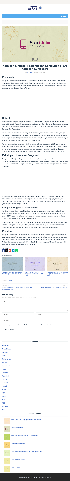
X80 (3, 403)
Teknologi (5, 376)
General (10, 280)
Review (4, 362)
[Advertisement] (35, 103)
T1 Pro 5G (5, 372)
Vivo (3, 399)
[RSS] (35, 2)
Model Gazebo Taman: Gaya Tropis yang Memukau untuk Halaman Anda (57, 273)
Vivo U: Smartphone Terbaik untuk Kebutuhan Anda (54, 286)
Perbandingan (6, 359)
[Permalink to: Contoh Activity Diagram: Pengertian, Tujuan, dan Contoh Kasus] (35, 264)
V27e (4, 396)
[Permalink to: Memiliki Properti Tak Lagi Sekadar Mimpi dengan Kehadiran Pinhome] (12, 264)
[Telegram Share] (13, 250)
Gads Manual (6, 349)
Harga (4, 355)
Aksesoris (5, 345)
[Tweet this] (6, 250)
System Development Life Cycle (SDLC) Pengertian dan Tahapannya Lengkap (17, 287)
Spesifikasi (6, 366)
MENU (64, 16)
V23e (4, 389)
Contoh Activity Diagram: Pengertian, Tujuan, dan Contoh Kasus (34, 273)
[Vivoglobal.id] (35, 7)
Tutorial (4, 379)
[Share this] (3, 250)
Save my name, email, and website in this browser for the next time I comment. (31, 325)
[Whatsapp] (16, 250)
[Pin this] (10, 250)
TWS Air (5, 382)
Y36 (3, 410)
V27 (3, 393)
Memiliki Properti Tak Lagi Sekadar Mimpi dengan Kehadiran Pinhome (12, 273)
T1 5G (4, 369)
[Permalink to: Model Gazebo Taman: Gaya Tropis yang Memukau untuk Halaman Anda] (57, 264)
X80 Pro (5, 406)
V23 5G (4, 386)
